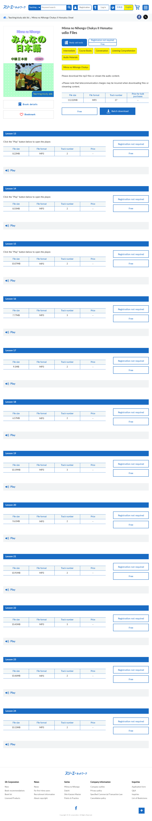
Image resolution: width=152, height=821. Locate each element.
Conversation (102, 51)
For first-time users (42, 791)
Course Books (85, 51)
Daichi (66, 791)
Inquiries (135, 794)
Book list (8, 794)
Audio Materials (70, 58)
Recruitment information (44, 794)
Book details (30, 104)
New (7, 787)
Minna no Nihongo (72, 787)
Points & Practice (71, 798)
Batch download (120, 111)
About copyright (41, 798)
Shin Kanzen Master (72, 794)
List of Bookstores (139, 798)
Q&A (134, 791)
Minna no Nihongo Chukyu (75, 67)
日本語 (119, 7)
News (36, 787)
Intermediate (69, 51)
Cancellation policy (98, 798)
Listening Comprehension (123, 51)
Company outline (97, 787)
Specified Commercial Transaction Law (106, 794)
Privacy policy (96, 791)
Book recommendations (15, 791)
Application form (139, 787)
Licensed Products (12, 798)
